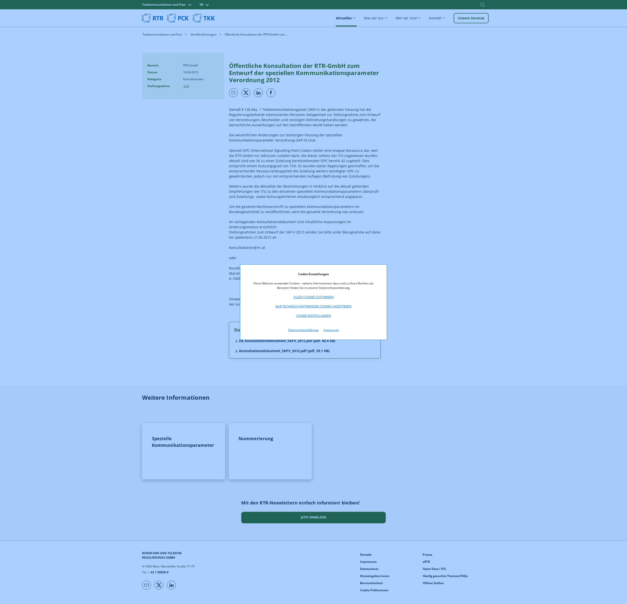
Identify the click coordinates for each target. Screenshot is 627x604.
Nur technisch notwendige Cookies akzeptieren (313, 306)
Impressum (331, 330)
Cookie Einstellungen (313, 316)
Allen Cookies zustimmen (314, 297)
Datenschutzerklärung (303, 330)
